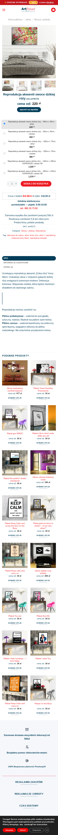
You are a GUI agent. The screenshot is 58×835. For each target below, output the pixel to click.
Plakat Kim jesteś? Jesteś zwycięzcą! (15, 479)
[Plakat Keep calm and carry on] (15, 555)
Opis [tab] (6, 258)
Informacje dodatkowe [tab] (16, 263)
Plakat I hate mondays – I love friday (15, 660)
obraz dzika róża (31, 235)
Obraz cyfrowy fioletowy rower (43, 478)
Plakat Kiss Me (43, 616)
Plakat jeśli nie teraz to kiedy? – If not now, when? (43, 525)
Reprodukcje (41, 231)
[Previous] (6, 51)
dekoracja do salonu (15, 235)
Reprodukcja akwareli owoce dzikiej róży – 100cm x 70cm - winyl (31, 142)
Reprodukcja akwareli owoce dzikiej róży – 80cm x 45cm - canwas (31, 132)
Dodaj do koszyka (36, 183)
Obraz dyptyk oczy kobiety (43, 572)
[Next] (51, 51)
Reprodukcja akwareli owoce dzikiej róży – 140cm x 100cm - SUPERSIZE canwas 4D (32, 162)
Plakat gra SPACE (15, 433)
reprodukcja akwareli (38, 238)
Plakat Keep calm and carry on (15, 572)
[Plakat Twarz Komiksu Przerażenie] (43, 372)
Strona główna (15, 19)
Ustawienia (36, 830)
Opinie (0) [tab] (8, 267)
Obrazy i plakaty (42, 19)
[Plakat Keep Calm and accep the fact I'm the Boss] (15, 508)
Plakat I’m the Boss (43, 704)
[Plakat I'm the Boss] (43, 688)
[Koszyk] (53, 10)
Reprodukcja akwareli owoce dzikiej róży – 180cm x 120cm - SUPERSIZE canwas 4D (32, 172)
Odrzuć (23, 830)
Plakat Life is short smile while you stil (43, 434)
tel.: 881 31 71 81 (29, 208)
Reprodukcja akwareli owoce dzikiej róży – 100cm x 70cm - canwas (31, 152)
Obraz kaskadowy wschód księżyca (15, 389)
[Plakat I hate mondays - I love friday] (15, 643)
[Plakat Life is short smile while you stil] (43, 417)
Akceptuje (9, 830)
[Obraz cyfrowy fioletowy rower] (43, 462)
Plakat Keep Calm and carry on (15, 704)
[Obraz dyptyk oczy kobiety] (43, 555)
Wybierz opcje (14, 398)
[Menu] (3, 9)
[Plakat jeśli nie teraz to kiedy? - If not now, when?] (43, 508)
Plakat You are (14, 616)
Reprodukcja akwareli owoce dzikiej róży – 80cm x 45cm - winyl (31, 123)
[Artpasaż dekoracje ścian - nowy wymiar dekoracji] (28, 10)
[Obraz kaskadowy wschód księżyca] (15, 372)
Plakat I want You (43, 659)
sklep (28, 19)
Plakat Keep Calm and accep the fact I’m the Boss (15, 525)
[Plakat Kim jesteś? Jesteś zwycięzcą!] (15, 462)
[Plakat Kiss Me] (43, 600)
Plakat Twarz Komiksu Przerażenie (43, 389)
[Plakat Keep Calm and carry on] (15, 688)
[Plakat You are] (15, 600)
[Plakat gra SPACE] (15, 417)
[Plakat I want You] (43, 643)
